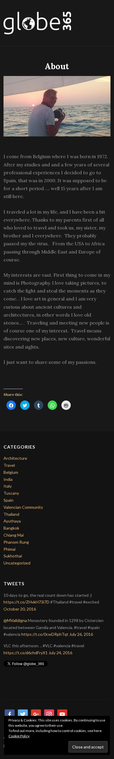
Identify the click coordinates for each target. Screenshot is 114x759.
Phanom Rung (16, 542)
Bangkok (11, 527)
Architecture (15, 458)
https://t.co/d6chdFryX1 (26, 652)
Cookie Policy (19, 736)
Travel (9, 465)
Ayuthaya (12, 520)
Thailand (11, 514)
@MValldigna (15, 620)
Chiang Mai (14, 535)
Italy (8, 486)
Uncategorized (17, 562)
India (8, 479)
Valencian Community (23, 507)
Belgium (11, 472)
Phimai (9, 549)
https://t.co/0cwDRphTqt (44, 634)
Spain (8, 500)
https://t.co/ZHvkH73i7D (26, 601)
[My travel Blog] (37, 22)
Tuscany (11, 493)
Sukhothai (13, 555)
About (57, 66)
